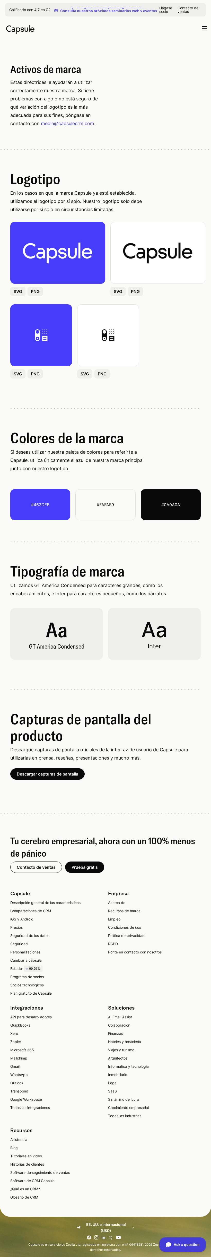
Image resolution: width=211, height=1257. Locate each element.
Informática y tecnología (128, 1066)
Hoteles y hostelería (124, 1041)
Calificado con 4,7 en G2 (29, 10)
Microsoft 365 (22, 1050)
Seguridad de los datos (29, 935)
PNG (35, 291)
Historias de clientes (27, 1164)
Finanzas (115, 1033)
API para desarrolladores (31, 1017)
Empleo (114, 919)
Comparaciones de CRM (30, 911)
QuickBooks (20, 1025)
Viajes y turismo (121, 1050)
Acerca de (116, 902)
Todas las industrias (124, 1116)
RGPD (113, 944)
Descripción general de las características (45, 902)
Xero (14, 1033)
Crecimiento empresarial (128, 1107)
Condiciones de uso (124, 927)
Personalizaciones (25, 952)
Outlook (16, 1083)
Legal (112, 1083)
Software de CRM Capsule (32, 1180)
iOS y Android (21, 919)
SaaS (112, 1091)
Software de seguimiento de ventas (40, 1172)
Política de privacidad (126, 935)
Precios (16, 927)
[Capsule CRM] (20, 29)
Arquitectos (117, 1058)
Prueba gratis (85, 867)
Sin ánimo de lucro (123, 1099)
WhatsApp (19, 1074)
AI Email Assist (120, 1017)
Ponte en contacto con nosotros (135, 952)
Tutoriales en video (26, 1156)
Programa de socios (27, 977)
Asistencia (18, 1139)
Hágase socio (165, 9)
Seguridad (19, 944)
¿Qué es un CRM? (25, 1189)
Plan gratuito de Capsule (31, 993)
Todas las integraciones (30, 1107)
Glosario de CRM (24, 1197)
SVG (18, 291)
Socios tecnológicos (27, 985)
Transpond (19, 1091)
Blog (14, 1148)
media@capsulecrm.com (67, 123)
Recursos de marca (124, 911)
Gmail (15, 1066)
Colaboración (119, 1025)
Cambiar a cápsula (26, 960)
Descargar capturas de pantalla (47, 774)
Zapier (15, 1041)
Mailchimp (18, 1058)
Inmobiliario (117, 1074)
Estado (25, 968)
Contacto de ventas (188, 9)
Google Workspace (26, 1099)
